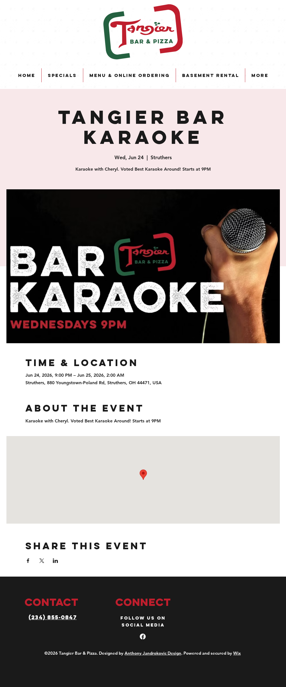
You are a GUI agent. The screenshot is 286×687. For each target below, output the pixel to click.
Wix (237, 653)
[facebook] (143, 636)
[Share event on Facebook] (28, 560)
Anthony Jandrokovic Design (153, 653)
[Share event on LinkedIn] (55, 560)
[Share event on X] (41, 560)
